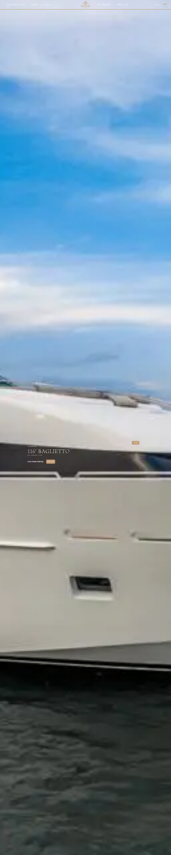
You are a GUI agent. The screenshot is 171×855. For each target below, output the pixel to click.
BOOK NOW (50, 461)
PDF (135, 442)
